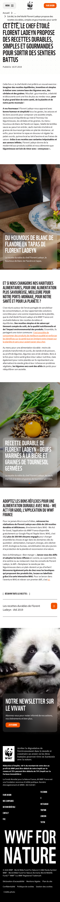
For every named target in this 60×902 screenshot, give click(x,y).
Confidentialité (9, 886)
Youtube (43, 810)
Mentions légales (33, 881)
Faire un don (50, 5)
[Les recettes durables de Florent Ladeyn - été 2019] (54, 606)
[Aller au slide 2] (30, 265)
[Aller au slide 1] (29, 265)
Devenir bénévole (9, 807)
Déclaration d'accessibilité (13, 881)
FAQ (4, 819)
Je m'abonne (13, 725)
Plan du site (47, 881)
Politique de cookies (25, 886)
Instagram (44, 804)
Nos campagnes (8, 801)
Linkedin (43, 816)
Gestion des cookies (44, 886)
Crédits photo (9, 892)
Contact (6, 813)
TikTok (42, 822)
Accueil (6, 12)
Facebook (43, 792)
